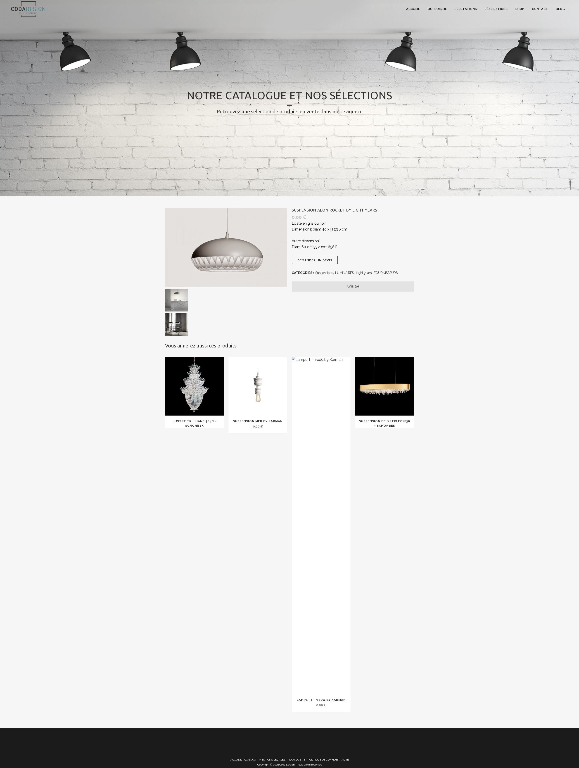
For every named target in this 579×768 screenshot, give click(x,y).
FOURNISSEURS (386, 273)
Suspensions (324, 273)
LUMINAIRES (344, 273)
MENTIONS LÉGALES (272, 759)
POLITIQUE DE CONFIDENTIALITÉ (328, 759)
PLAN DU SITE (296, 759)
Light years (364, 273)
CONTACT (250, 759)
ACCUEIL (236, 759)
